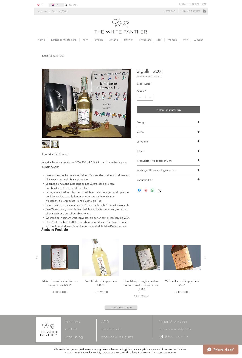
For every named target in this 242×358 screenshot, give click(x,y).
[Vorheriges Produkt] (36, 257)
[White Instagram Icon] (160, 336)
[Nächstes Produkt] (206, 257)
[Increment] (150, 97)
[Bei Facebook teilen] (139, 190)
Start (45, 55)
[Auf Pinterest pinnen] (146, 190)
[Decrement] (139, 97)
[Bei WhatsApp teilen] (153, 190)
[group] (121, 268)
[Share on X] (159, 190)
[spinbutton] (145, 97)
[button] (52, 11)
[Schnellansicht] (60, 257)
